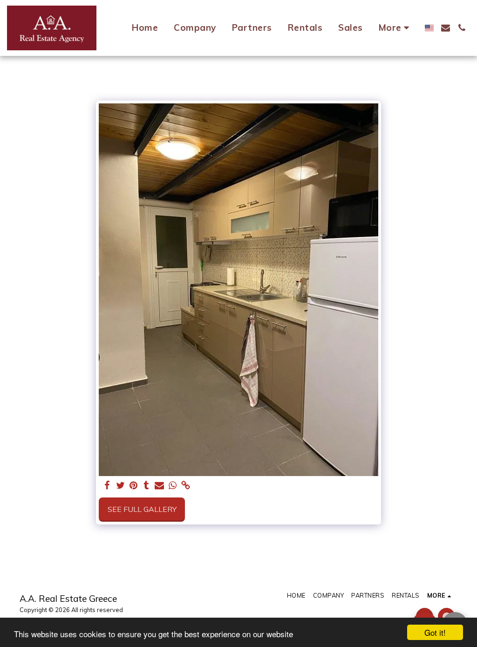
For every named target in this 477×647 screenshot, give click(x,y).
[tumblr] (146, 485)
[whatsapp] (172, 485)
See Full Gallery (142, 509)
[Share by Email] (159, 485)
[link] (185, 485)
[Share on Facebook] (107, 485)
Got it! (435, 632)
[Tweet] (120, 485)
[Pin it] (133, 485)
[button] (445, 27)
